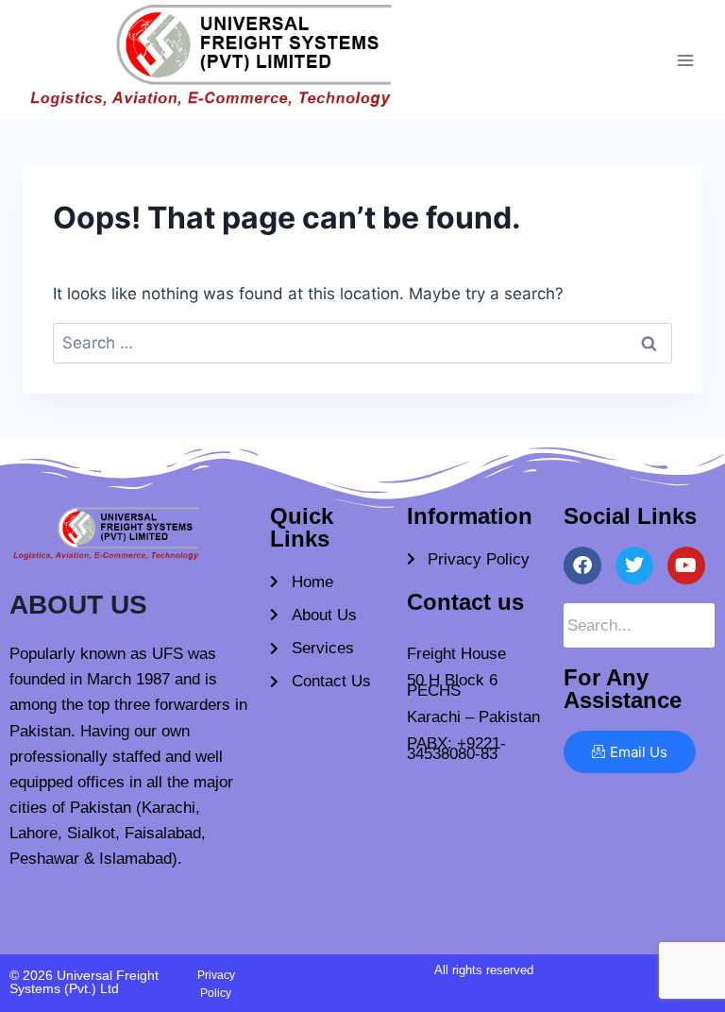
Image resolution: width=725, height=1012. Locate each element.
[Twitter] (634, 565)
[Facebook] (582, 565)
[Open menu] (684, 60)
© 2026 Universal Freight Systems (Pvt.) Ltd (84, 982)
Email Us (638, 752)
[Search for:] (362, 342)
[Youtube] (686, 565)
